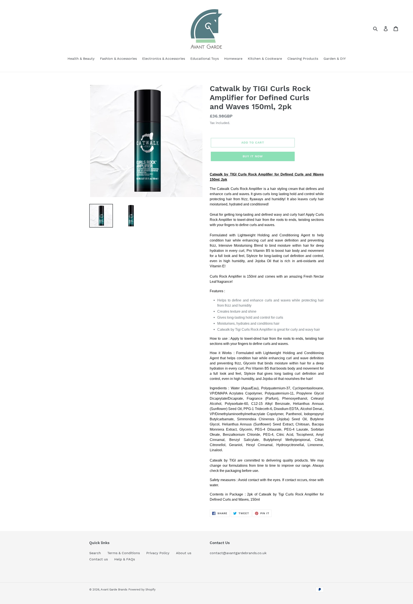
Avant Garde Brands (114, 589)
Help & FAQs (124, 559)
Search (95, 553)
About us (183, 553)
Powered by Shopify (142, 589)
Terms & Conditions (123, 553)
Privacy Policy (158, 553)
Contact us (98, 559)
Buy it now (253, 156)
